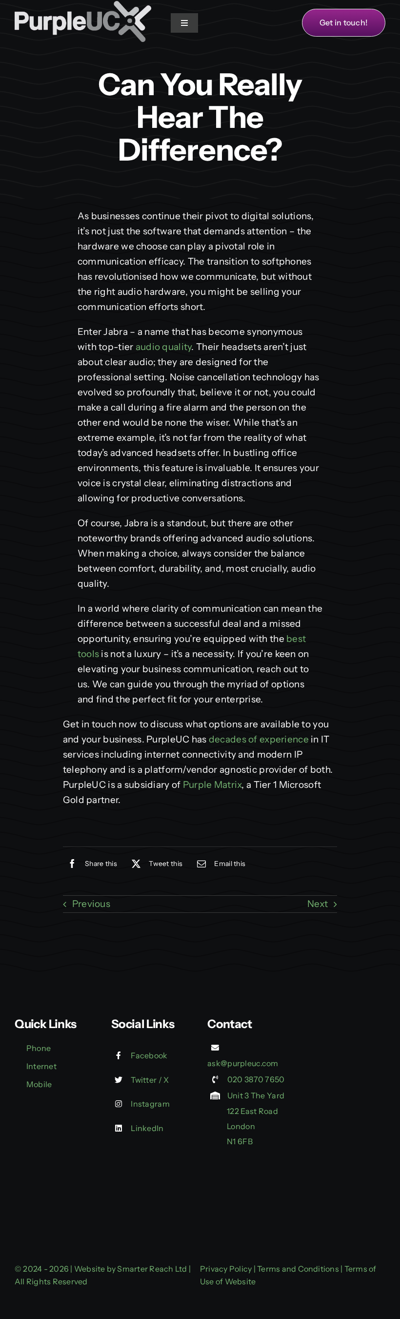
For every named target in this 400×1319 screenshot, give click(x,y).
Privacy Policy (226, 1269)
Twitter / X (150, 1080)
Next (317, 903)
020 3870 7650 (256, 1079)
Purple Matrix (212, 784)
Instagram (150, 1104)
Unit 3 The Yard (255, 1095)
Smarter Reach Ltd (152, 1269)
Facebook (149, 1055)
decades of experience (259, 739)
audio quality (164, 346)
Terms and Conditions (298, 1269)
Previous (91, 903)
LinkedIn (147, 1128)
